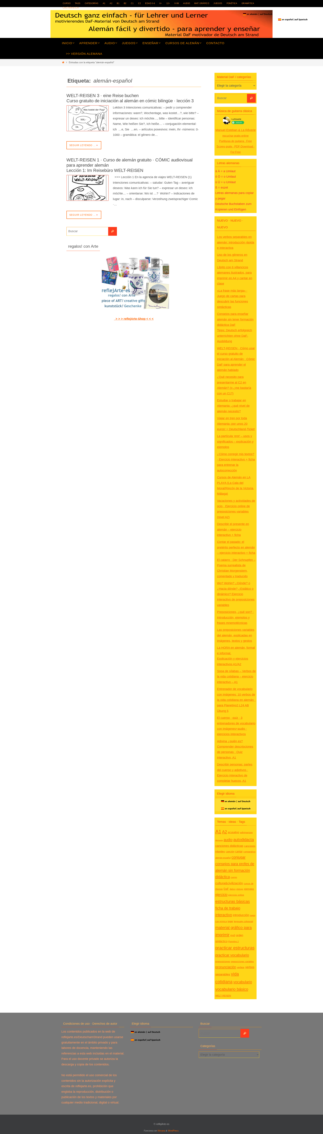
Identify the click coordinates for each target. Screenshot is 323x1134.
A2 (111, 3)
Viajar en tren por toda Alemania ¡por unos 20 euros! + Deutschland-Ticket (236, 424)
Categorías (91, 3)
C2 (139, 3)
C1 (132, 3)
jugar (230, 921)
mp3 (232, 935)
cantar (239, 851)
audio (186, 3)
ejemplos (249, 888)
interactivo (223, 915)
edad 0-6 (150, 3)
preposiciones (222, 961)
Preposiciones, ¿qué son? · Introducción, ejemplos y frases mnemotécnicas (235, 617)
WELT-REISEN (223, 995)
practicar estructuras (235, 947)
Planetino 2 (233, 941)
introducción (241, 915)
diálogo (239, 889)
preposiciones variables (242, 961)
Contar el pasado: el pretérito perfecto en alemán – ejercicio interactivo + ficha (236, 547)
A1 (104, 3)
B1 (118, 3)
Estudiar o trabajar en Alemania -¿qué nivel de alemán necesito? (233, 406)
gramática (248, 3)
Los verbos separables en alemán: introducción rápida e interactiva (235, 242)
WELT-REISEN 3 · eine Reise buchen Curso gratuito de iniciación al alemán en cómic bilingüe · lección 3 (130, 98)
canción (230, 851)
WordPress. (173, 1130)
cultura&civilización (229, 883)
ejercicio (221, 894)
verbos (240, 967)
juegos (217, 3)
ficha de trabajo (227, 908)
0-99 (176, 3)
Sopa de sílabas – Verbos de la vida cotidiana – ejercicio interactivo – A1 (236, 676)
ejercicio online (236, 895)
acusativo (233, 832)
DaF (226, 888)
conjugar (238, 857)
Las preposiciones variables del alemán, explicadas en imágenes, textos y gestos (235, 635)
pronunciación (225, 967)
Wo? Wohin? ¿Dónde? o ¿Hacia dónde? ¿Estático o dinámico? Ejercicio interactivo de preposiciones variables (236, 594)
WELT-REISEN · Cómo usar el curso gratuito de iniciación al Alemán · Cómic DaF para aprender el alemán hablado (236, 359)
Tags (77, 3)
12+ (168, 3)
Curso (66, 3)
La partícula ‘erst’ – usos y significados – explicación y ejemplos (235, 441)
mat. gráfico (201, 3)
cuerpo (234, 877)
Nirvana (161, 1130)
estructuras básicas (232, 901)
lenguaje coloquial (243, 921)
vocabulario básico (231, 989)
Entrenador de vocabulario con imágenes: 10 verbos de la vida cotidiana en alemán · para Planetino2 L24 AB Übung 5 (236, 700)
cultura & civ (71, 8)
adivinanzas (246, 832)
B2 (125, 3)
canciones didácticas (229, 846)
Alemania (219, 840)
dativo (233, 889)
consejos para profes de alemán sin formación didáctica (234, 870)
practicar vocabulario (232, 955)
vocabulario (242, 982)
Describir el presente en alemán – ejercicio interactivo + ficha (233, 529)
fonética (232, 3)
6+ (160, 3)
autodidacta (243, 839)
